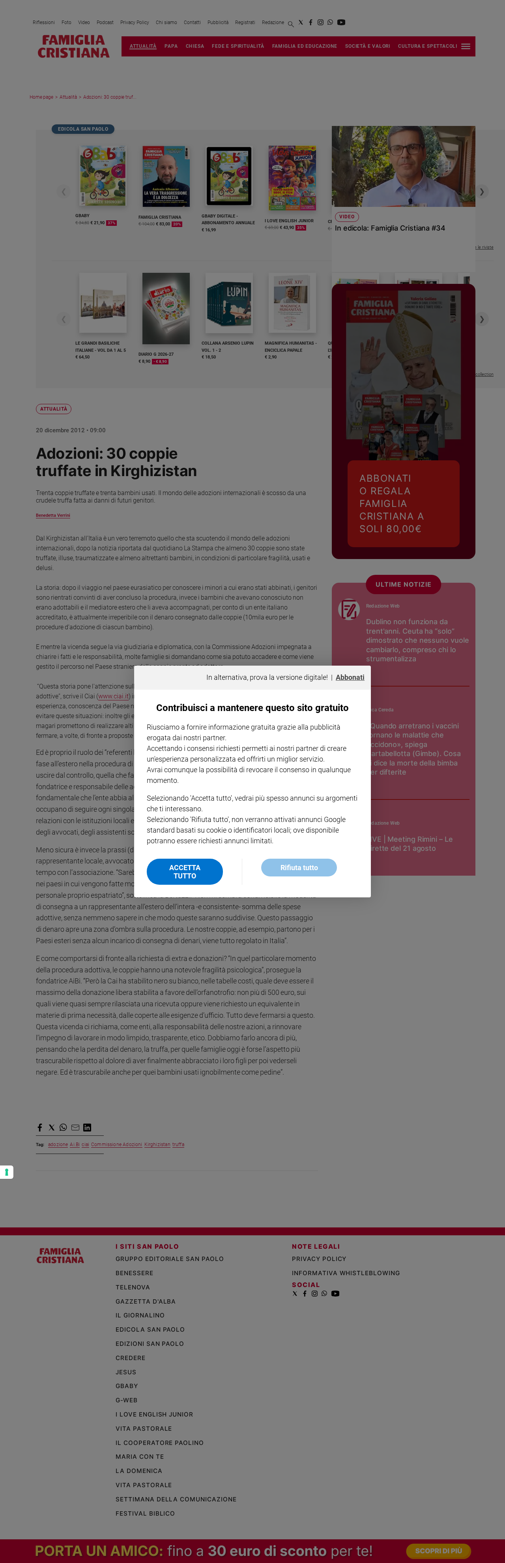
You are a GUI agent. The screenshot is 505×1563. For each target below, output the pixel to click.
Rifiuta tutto (299, 867)
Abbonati (350, 677)
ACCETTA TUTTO (184, 871)
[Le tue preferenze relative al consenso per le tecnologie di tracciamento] (6, 1172)
